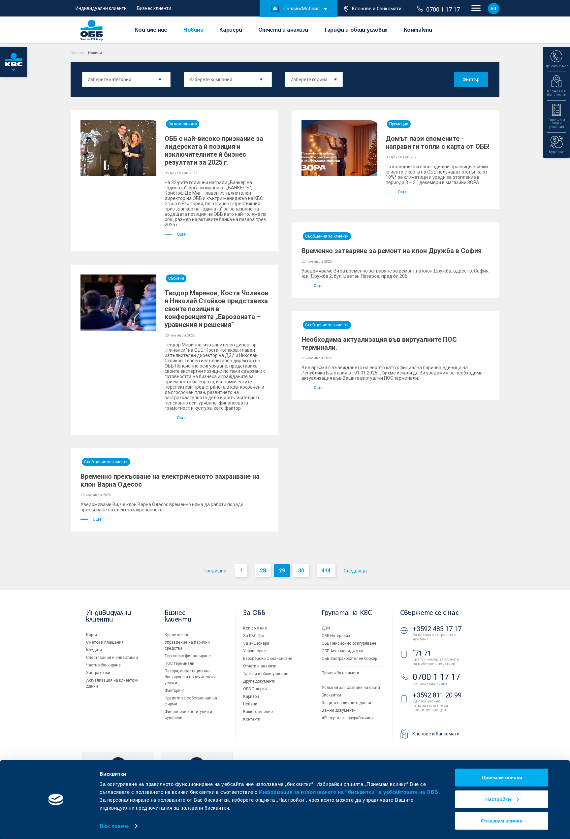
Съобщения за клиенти (327, 236)
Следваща (355, 570)
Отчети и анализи (283, 30)
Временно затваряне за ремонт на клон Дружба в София (391, 251)
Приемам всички (502, 777)
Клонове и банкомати (376, 9)
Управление (254, 651)
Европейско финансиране (267, 658)
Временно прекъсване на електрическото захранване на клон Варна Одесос (170, 480)
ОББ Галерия (255, 689)
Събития (176, 278)
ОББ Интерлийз (336, 635)
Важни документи (339, 710)
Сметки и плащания (105, 642)
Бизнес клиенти (154, 8)
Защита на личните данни (346, 702)
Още (181, 234)
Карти (91, 634)
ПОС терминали (179, 663)
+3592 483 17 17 (437, 629)
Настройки (498, 799)
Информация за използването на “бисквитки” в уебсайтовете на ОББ (348, 792)
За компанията (182, 124)
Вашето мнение (258, 711)
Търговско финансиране (188, 656)
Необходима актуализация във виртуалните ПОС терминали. (379, 343)
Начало (77, 53)
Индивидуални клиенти (101, 8)
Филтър (471, 79)
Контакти (418, 30)
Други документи (259, 681)
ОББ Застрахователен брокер (349, 658)
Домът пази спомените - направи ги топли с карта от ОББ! (438, 142)
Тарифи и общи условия (356, 30)
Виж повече (114, 826)
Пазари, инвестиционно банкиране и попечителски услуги (190, 677)
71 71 (422, 653)
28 (263, 570)
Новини (193, 30)
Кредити (94, 650)
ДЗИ (326, 628)
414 (326, 570)
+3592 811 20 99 (437, 695)
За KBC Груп (254, 635)
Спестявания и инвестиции (112, 657)
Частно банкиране (103, 665)
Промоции (398, 124)
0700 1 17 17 (443, 9)
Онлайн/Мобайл (301, 9)
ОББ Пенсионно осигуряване (349, 643)
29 (282, 570)
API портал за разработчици (348, 718)
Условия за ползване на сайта (351, 687)
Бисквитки (331, 695)
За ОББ (254, 613)
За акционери (256, 643)
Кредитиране (177, 634)
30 (301, 570)
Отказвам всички (501, 820)
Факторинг (174, 690)
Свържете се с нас (429, 613)
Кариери (230, 30)
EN (493, 8)
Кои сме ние (151, 30)
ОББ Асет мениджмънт (343, 651)
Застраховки (98, 672)
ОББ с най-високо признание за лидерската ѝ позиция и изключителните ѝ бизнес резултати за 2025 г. (214, 150)
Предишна (215, 570)
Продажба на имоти (340, 673)
